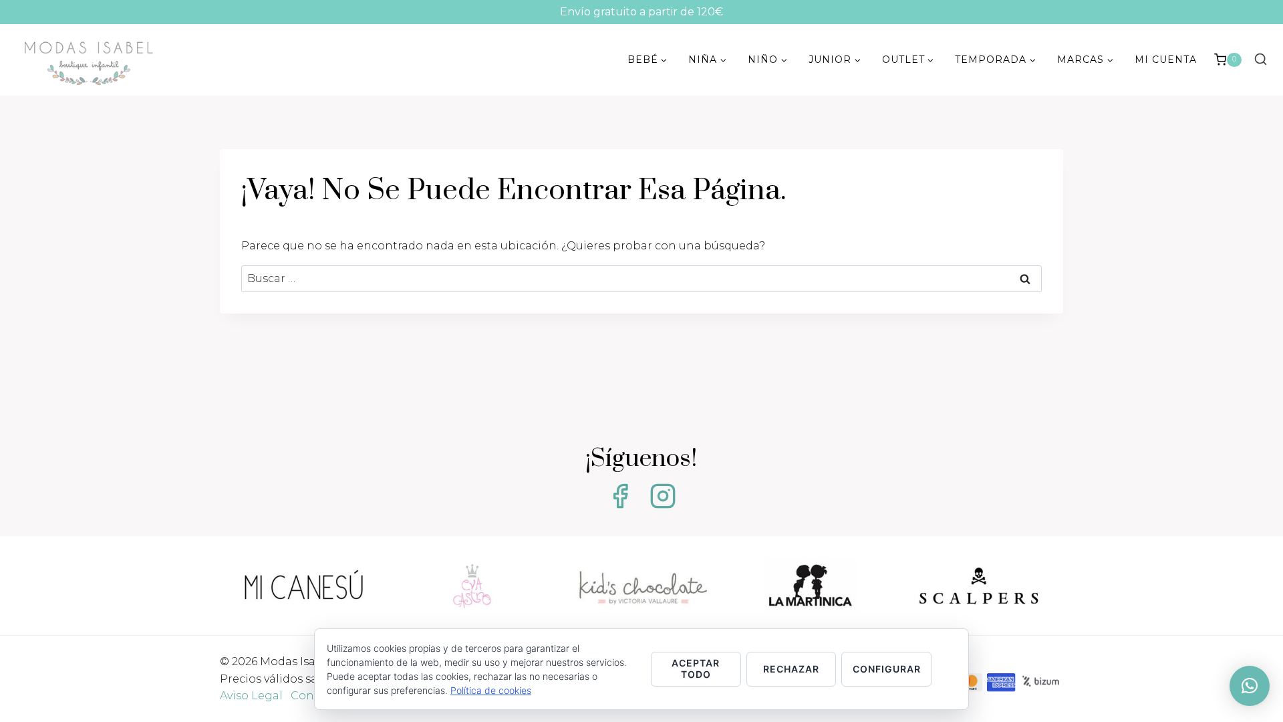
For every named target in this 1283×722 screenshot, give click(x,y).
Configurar (887, 669)
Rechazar (791, 669)
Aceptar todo (696, 668)
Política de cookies (490, 690)
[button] (1250, 686)
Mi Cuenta (1166, 59)
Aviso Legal (251, 695)
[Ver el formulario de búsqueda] (1260, 59)
